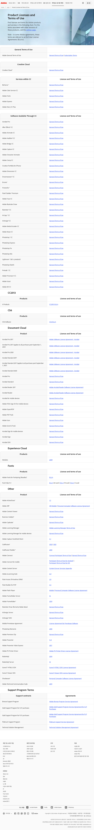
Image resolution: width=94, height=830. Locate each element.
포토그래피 (5, 749)
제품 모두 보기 (6, 766)
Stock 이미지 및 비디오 (8, 763)
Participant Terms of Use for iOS (59, 563)
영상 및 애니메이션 (7, 754)
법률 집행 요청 (46, 3)
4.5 (50, 585)
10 (50, 662)
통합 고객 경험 (30, 751)
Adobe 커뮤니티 (78, 751)
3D (3, 759)
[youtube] (28, 813)
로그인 (88, 3)
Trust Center (6, 794)
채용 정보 (5, 779)
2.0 (50, 579)
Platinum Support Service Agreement (61, 722)
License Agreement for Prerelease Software (63, 623)
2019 (50, 601)
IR (3, 789)
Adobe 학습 (77, 754)
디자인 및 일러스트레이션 (9, 751)
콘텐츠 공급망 (30, 749)
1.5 (50, 500)
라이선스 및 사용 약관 (57, 3)
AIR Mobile (52, 506)
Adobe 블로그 (6, 801)
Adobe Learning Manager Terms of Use (62, 528)
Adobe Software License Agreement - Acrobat (64, 339)
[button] (83, 2)
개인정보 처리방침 (72, 813)
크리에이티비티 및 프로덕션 (33, 754)
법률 (19, 3)
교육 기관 (52, 746)
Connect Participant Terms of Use (60, 555)
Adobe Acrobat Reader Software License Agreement (66, 387)
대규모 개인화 (30, 746)
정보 (4, 776)
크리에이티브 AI (6, 746)
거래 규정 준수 (25, 3)
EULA (51, 477)
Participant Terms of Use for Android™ (61, 561)
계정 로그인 (5, 774)
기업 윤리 (5, 796)
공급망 (4, 791)
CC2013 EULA (53, 304)
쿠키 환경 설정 (87, 813)
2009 (51, 460)
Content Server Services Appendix (60, 568)
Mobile (51, 590)
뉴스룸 (4, 784)
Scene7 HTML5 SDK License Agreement (62, 667)
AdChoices (88, 816)
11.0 (50, 640)
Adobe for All (6, 799)
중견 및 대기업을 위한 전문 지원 (81, 756)
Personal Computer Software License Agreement (74, 506)
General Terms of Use (56, 55)
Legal (8, 7)
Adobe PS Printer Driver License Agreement (63, 651)
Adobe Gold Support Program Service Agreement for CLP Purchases (68, 708)
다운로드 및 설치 (78, 749)
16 (50, 596)
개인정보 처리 (68, 3)
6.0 (50, 574)
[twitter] (22, 813)
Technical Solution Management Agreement (63, 727)
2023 (50, 544)
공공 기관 (52, 751)
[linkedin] (25, 813)
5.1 (50, 539)
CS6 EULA (52, 322)
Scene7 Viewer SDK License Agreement (62, 673)
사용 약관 (80, 813)
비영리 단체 (53, 749)
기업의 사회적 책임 (7, 786)
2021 (55, 544)
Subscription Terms (70, 55)
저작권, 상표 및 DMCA (36, 3)
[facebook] (15, 813)
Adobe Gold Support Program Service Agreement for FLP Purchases (68, 715)
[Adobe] (4, 3)
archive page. (31, 30)
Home (2, 7)
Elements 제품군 (7, 761)
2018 (50, 550)
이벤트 (4, 781)
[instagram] (18, 813)
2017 (50, 645)
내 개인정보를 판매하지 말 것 (76, 816)
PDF (4, 756)
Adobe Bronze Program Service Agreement (63, 701)
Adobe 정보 (12, 3)
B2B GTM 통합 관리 (31, 756)
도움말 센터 (77, 746)
